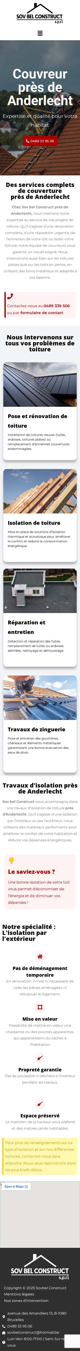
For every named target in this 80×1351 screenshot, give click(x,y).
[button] (40, 33)
